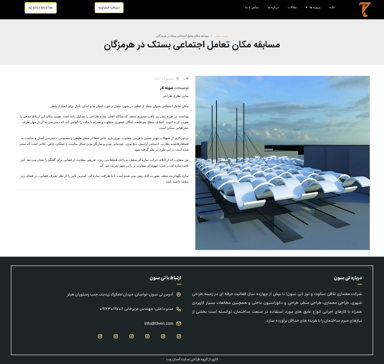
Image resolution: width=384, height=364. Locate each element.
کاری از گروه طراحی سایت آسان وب (192, 359)
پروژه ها (315, 7)
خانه (332, 7)
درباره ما (273, 7)
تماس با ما (252, 7)
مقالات (292, 7)
